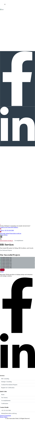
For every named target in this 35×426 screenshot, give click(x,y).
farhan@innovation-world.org (9, 413)
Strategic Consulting (6, 381)
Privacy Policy (3, 417)
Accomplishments (5, 400)
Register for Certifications (7, 387)
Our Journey (4, 397)
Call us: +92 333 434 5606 (7, 230)
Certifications (4, 403)
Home (2, 394)
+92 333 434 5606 (6, 410)
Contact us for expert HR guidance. (9, 227)
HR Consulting (5, 378)
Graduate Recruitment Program (9, 384)
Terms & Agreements (5, 415)
